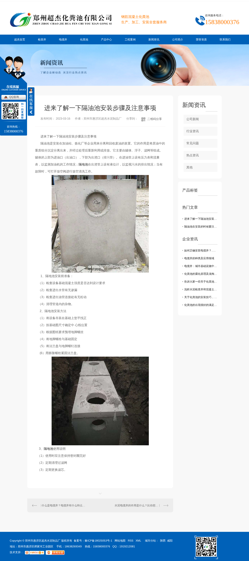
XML (138, 540)
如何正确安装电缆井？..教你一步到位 (200, 250)
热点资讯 (192, 155)
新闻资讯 (153, 39)
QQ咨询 (14, 96)
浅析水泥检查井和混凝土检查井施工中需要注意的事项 (200, 289)
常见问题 (192, 143)
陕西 (163, 540)
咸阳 (170, 540)
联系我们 (225, 39)
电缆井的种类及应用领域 (199, 258)
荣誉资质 (201, 39)
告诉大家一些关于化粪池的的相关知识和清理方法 (200, 281)
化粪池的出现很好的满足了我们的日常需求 (200, 304)
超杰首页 (19, 39)
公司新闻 (192, 119)
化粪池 (84, 39)
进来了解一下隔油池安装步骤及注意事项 (200, 218)
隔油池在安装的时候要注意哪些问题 (200, 226)
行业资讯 (192, 131)
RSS (130, 540)
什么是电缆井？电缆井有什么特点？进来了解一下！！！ (64, 505)
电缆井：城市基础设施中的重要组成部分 (200, 266)
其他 (189, 167)
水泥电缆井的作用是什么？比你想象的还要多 (141, 505)
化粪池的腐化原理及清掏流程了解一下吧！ (200, 273)
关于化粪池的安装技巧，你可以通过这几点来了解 (200, 297)
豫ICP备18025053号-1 (98, 540)
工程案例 (130, 39)
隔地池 (83, 164)
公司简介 (177, 39)
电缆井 (63, 39)
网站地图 (120, 540)
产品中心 (106, 39)
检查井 (42, 39)
